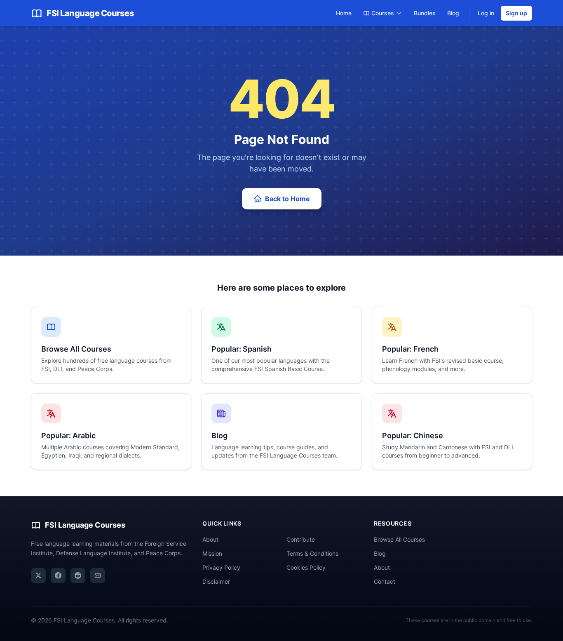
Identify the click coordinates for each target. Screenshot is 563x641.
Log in (486, 12)
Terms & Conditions (312, 553)
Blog (453, 12)
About (210, 539)
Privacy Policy (221, 567)
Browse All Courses (399, 539)
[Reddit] (77, 575)
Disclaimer (216, 581)
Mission (212, 553)
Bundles (425, 12)
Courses (382, 12)
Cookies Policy (306, 567)
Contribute (300, 539)
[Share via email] (97, 575)
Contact (384, 581)
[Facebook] (58, 575)
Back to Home (287, 199)
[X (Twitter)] (38, 575)
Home (344, 12)
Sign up (516, 12)
